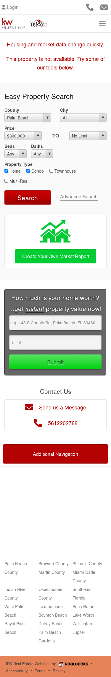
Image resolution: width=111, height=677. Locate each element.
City (64, 110)
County (11, 110)
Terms (40, 670)
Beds (9, 146)
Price (9, 128)
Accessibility (17, 670)
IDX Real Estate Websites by (31, 663)
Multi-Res (17, 181)
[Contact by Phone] (90, 6)
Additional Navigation (55, 454)
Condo (37, 171)
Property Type (18, 164)
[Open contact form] (104, 6)
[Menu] (102, 23)
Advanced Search (79, 196)
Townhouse (64, 171)
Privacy (59, 670)
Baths (37, 146)
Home (14, 171)
